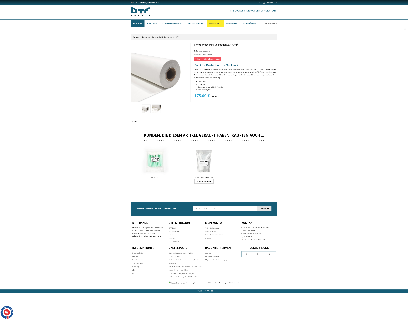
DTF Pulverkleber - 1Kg (204, 177)
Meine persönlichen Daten (214, 235)
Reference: (198, 51)
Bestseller (135, 256)
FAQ (133, 273)
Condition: (198, 55)
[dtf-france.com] (140, 12)
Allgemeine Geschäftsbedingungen (217, 260)
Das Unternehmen (218, 248)
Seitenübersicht (137, 263)
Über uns (208, 253)
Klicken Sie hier (233, 283)
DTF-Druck (172, 228)
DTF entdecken (174, 242)
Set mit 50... (155, 177)
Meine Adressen (210, 231)
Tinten (171, 235)
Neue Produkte (137, 253)
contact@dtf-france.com (149, 3)
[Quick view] (155, 160)
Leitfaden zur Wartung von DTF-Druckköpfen (184, 277)
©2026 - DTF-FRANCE (205, 291)
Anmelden (208, 238)
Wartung (172, 238)
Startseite (136, 37)
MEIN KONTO (213, 223)
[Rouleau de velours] (146, 109)
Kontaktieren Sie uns (139, 260)
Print (136, 121)
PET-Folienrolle (174, 231)
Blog (133, 270)
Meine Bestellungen (212, 228)
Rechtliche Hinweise (212, 256)
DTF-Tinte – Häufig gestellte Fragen (181, 273)
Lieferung (135, 267)
